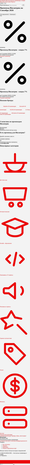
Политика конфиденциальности (19, 441)
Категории (8, 1)
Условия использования (7, 55)
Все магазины (6, 444)
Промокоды (8, 435)
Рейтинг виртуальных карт (9, 448)
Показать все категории (6, 434)
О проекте (2, 441)
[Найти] (5, 3)
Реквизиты (4, 455)
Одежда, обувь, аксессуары (19, 435)
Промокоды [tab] (12, 14)
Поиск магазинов (4, 5)
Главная (2, 435)
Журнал (13, 1)
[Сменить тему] (2, 3)
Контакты (8, 441)
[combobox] (15, 5)
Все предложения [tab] (5, 14)
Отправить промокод (5, 138)
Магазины (2, 1)
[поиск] (13, 464)
